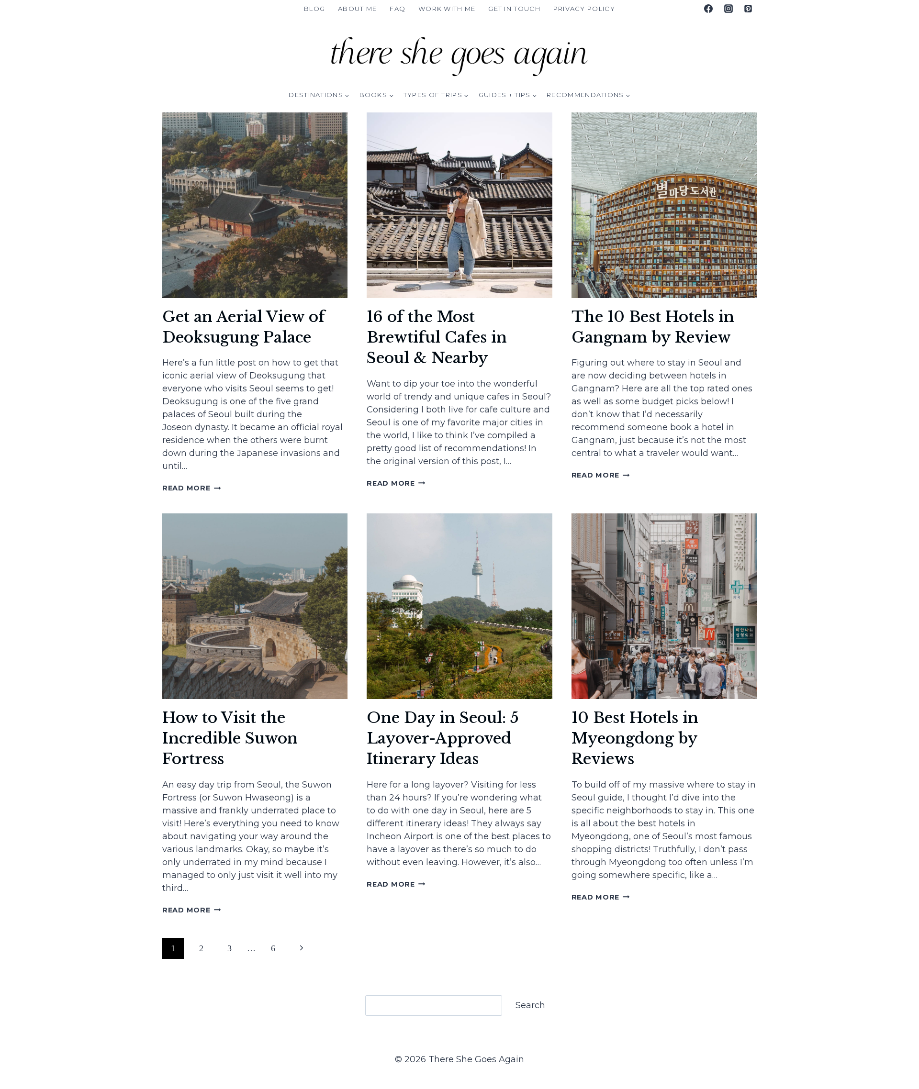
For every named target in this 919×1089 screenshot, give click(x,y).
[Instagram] (728, 8)
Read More (191, 488)
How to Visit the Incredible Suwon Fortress (230, 738)
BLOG (314, 8)
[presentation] (254, 205)
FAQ (397, 8)
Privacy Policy (584, 8)
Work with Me (447, 8)
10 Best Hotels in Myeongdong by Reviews (635, 738)
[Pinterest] (748, 8)
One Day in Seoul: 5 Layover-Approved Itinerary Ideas (443, 738)
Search (530, 1005)
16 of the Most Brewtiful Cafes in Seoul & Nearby (437, 337)
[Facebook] (708, 8)
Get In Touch (514, 8)
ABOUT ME (357, 8)
